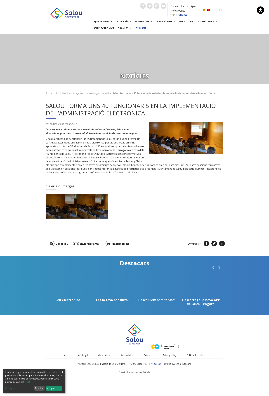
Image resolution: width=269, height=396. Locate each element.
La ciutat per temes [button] (202, 21)
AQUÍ (27, 381)
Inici (56, 93)
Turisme (141, 28)
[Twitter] (214, 243)
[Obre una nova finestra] (143, 6)
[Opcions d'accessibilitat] (260, 10)
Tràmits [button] (123, 28)
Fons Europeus (166, 21)
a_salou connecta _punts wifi (92, 93)
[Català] (204, 9)
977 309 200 (155, 363)
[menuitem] (204, 9)
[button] (213, 267)
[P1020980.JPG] (92, 206)
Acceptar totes (53, 388)
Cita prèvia (124, 21)
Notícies (67, 93)
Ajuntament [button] (101, 21)
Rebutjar (39, 388)
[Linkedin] (222, 243)
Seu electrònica (103, 28)
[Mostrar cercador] (220, 9)
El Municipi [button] (142, 21)
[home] (66, 13)
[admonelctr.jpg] (61, 206)
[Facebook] (206, 243)
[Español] (208, 9)
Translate (181, 14)
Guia (182, 21)
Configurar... (11, 388)
